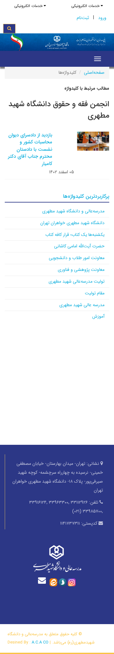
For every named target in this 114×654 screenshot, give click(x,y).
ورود (102, 17)
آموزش (98, 316)
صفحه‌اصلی (94, 72)
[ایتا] (53, 581)
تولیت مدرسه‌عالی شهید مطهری (76, 281)
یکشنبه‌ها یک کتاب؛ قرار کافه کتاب (74, 234)
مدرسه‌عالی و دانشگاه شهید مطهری (73, 211)
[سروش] (62, 581)
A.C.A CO (40, 642)
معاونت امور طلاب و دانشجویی (76, 257)
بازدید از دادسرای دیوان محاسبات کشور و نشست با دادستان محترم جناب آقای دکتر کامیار (30, 149)
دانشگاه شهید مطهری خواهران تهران (72, 222)
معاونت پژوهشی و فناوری (81, 269)
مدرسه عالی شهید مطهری (81, 304)
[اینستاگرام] (72, 581)
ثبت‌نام (83, 17)
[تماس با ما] (43, 580)
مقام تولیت (94, 293)
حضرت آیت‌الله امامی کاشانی (79, 246)
